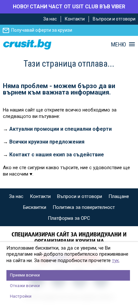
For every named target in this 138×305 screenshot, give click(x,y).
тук (115, 260)
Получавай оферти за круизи (41, 30)
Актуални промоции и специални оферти (60, 129)
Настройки (20, 296)
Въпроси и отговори (114, 18)
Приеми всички (25, 275)
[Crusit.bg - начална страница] (27, 44)
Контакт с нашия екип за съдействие (56, 155)
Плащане (118, 196)
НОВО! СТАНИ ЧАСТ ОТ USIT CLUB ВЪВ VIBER (69, 7)
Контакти (75, 18)
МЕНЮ (118, 44)
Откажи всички (25, 285)
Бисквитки (34, 207)
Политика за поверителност (84, 207)
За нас (50, 18)
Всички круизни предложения (46, 142)
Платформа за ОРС (69, 218)
